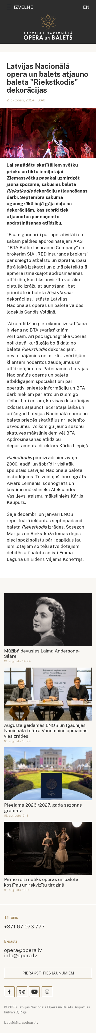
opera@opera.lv (23, 950)
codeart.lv (30, 1023)
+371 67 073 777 (24, 926)
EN (86, 7)
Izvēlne (23, 7)
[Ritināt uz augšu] (84, 1021)
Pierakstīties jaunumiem (48, 973)
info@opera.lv (20, 955)
